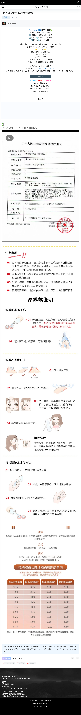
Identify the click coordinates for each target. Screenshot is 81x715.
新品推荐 (40, 80)
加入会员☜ (48, 80)
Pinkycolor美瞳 (35, 30)
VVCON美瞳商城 (46, 700)
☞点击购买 (33, 80)
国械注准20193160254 (46, 69)
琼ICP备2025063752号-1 (40, 703)
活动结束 (6, 17)
